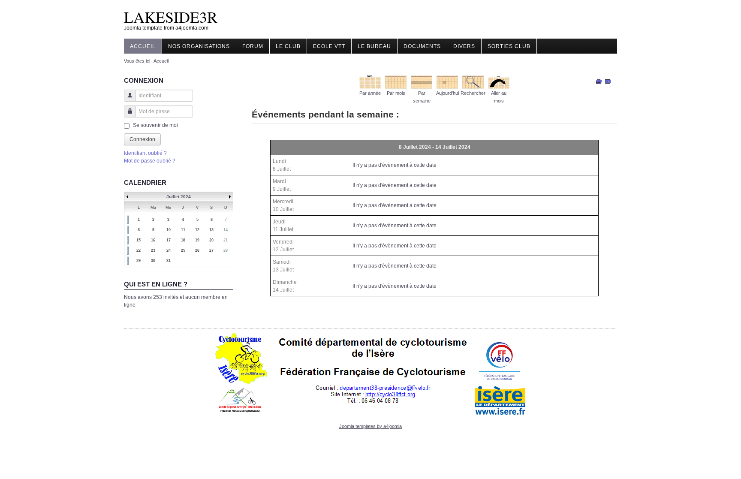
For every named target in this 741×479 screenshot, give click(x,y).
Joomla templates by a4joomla (370, 426)
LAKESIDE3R (170, 16)
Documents (422, 46)
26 (197, 250)
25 (183, 250)
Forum (252, 46)
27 (211, 250)
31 (168, 261)
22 (138, 250)
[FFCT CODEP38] (370, 373)
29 (138, 261)
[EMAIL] (608, 81)
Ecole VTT (329, 46)
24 (168, 250)
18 (183, 240)
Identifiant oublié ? (145, 153)
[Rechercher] (473, 81)
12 (197, 230)
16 (153, 240)
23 (153, 250)
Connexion (142, 139)
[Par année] (370, 81)
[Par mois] (396, 81)
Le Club (288, 46)
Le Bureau (374, 46)
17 (168, 240)
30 (153, 261)
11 (183, 230)
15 (138, 240)
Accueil (143, 46)
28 (225, 250)
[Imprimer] (599, 81)
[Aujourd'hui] (447, 81)
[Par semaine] (421, 81)
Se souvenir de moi (155, 125)
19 (197, 240)
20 (211, 240)
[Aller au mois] (498, 81)
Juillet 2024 (178, 196)
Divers (464, 46)
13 (211, 230)
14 (225, 230)
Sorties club (509, 46)
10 (168, 230)
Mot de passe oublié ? (149, 161)
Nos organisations (199, 46)
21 (225, 240)
